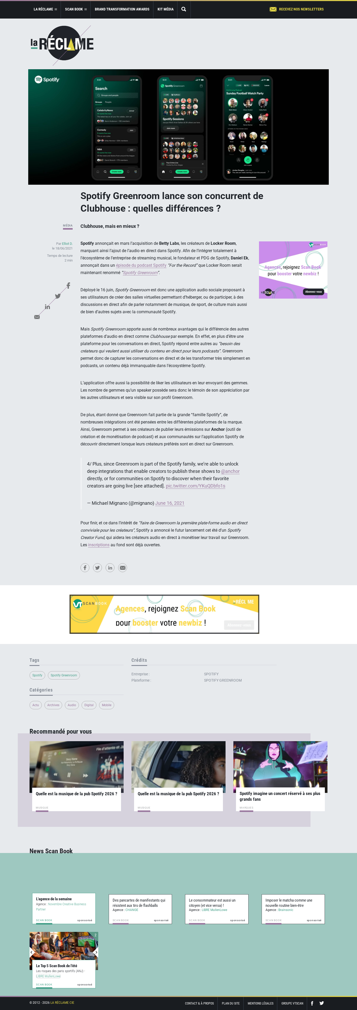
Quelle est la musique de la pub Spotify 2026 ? (76, 793)
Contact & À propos (199, 1003)
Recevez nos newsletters (301, 9)
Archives (53, 705)
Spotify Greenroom (64, 675)
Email (36, 316)
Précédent (32, 952)
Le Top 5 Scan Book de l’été (56, 965)
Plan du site (231, 1003)
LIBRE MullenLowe (214, 910)
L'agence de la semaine (54, 899)
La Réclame (62, 45)
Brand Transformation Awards (122, 9)
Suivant (95, 952)
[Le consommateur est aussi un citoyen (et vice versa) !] (216, 887)
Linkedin (47, 306)
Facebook (68, 285)
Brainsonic (285, 910)
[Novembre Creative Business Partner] (64, 887)
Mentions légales (260, 1003)
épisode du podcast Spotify (141, 265)
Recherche (184, 9)
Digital (89, 705)
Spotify (37, 675)
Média (68, 225)
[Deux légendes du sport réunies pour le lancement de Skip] (64, 951)
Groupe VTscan (292, 1003)
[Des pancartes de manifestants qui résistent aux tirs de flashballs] (140, 887)
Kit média (166, 9)
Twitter (57, 296)
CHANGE (131, 910)
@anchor (230, 471)
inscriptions (99, 544)
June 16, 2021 (170, 503)
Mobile (106, 705)
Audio (72, 705)
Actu (35, 705)
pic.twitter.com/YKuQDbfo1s (195, 486)
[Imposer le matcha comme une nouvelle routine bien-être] (293, 887)
